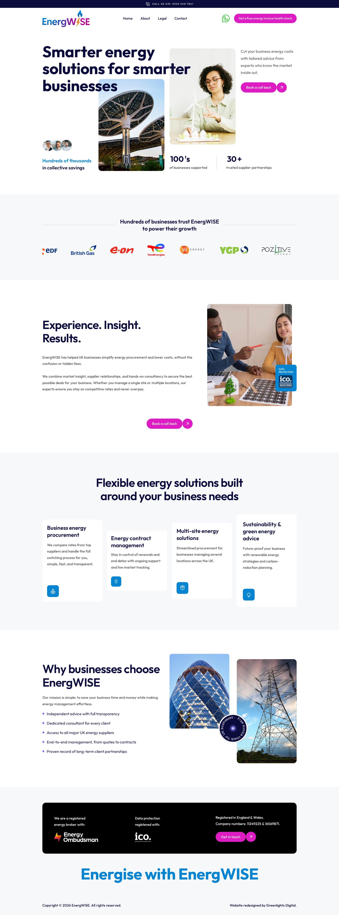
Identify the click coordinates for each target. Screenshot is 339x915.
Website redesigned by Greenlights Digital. (263, 905)
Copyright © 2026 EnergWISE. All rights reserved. (81, 905)
